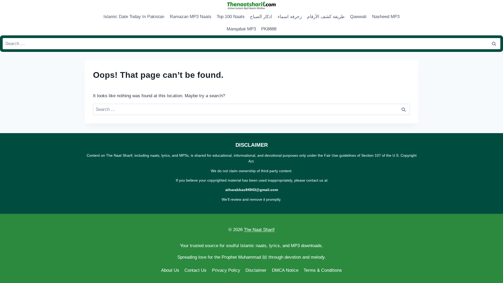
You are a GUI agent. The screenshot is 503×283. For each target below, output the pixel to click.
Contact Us (195, 270)
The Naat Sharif (259, 229)
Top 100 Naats (231, 16)
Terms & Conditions (323, 270)
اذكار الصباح (261, 16)
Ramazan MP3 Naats (190, 16)
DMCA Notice (285, 270)
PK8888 (268, 28)
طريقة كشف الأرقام (326, 16)
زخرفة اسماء (290, 16)
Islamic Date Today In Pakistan (133, 16)
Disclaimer (255, 270)
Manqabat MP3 (241, 28)
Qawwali (358, 16)
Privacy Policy (226, 270)
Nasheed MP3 (386, 16)
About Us (170, 270)
